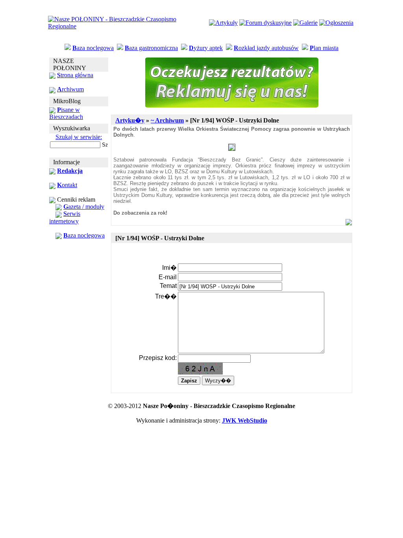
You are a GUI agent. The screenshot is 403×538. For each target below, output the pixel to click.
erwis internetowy (64, 217)
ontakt (67, 185)
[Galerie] (305, 22)
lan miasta (324, 48)
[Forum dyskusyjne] (265, 22)
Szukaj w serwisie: (78, 137)
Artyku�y (129, 120)
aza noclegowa (93, 48)
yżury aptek (206, 48)
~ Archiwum (167, 120)
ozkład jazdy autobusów (266, 48)
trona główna (75, 75)
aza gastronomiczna (151, 48)
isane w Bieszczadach (66, 113)
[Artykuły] (223, 22)
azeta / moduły (83, 206)
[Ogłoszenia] (336, 22)
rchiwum (70, 89)
